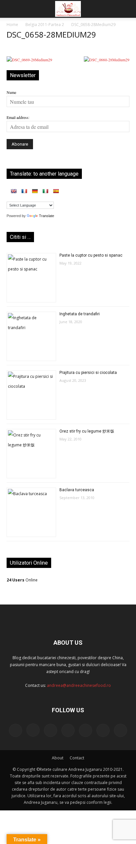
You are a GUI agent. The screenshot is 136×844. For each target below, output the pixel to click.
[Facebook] (15, 730)
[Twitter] (85, 730)
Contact (77, 758)
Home (12, 24)
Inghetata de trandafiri (79, 314)
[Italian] (45, 191)
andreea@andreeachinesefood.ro (79, 685)
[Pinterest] (68, 730)
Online (22, 580)
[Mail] (50, 730)
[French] (24, 191)
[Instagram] (33, 730)
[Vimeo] (103, 730)
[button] (11, 9)
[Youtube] (120, 730)
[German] (35, 191)
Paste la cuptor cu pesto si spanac (90, 255)
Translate (46, 216)
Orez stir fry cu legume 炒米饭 (86, 431)
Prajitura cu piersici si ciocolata (88, 372)
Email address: (18, 117)
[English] (14, 191)
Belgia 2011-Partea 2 (44, 24)
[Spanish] (56, 191)
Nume (11, 92)
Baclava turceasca (76, 490)
